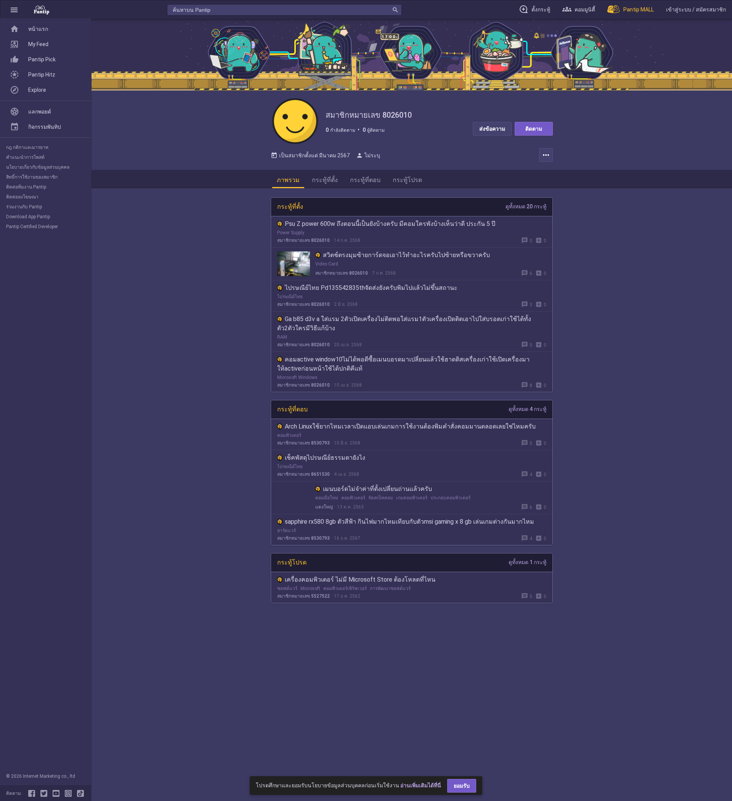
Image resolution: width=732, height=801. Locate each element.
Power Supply (290, 232)
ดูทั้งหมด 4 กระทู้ (527, 409)
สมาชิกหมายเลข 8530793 (303, 443)
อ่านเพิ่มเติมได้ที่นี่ (420, 785)
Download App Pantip (28, 216)
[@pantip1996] (80, 793)
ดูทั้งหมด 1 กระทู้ (527, 562)
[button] (14, 9)
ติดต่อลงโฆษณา (22, 197)
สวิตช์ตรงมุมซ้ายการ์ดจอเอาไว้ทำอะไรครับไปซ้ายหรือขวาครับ (406, 255)
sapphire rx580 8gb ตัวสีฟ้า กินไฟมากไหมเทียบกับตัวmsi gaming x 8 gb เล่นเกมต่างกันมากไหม (409, 521)
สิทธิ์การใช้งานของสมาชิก (32, 177)
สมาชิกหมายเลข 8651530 (303, 474)
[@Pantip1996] (45, 793)
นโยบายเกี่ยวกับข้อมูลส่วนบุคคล (37, 167)
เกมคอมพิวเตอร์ (411, 497)
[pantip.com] (41, 9)
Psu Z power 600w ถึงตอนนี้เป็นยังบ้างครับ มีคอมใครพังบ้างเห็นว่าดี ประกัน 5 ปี (390, 223)
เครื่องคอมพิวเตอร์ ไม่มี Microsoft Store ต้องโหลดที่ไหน (360, 579)
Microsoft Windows (297, 377)
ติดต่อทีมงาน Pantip (26, 187)
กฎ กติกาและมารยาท (27, 147)
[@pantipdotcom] (70, 793)
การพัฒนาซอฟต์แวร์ (390, 588)
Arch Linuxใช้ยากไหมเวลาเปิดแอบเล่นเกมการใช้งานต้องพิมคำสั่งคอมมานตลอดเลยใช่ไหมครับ (410, 426)
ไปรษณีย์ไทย (290, 296)
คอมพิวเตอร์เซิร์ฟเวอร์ (345, 588)
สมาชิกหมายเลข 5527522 (303, 596)
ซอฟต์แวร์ (287, 588)
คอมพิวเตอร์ (289, 435)
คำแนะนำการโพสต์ (25, 157)
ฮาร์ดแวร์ (286, 530)
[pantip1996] (57, 793)
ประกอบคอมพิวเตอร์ (450, 497)
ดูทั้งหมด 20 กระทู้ (526, 206)
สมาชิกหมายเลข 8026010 (303, 240)
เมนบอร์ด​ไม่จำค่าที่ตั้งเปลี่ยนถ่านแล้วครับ (377, 488)
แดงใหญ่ (324, 507)
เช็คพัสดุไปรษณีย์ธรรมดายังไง (325, 457)
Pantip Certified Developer (32, 226)
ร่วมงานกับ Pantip (24, 206)
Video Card (326, 264)
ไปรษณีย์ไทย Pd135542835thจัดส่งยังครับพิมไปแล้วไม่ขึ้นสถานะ (371, 287)
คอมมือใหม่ (326, 497)
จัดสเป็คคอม (380, 497)
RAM (282, 337)
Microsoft (310, 588)
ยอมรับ (462, 786)
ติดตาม (533, 129)
